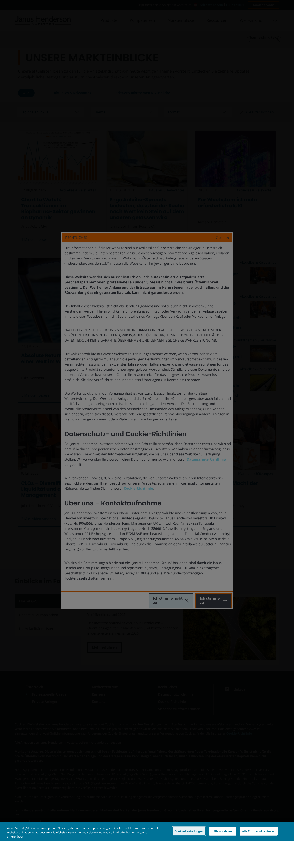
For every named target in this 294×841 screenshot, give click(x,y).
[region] (147, 831)
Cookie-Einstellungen (189, 831)
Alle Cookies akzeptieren (258, 831)
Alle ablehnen (222, 831)
